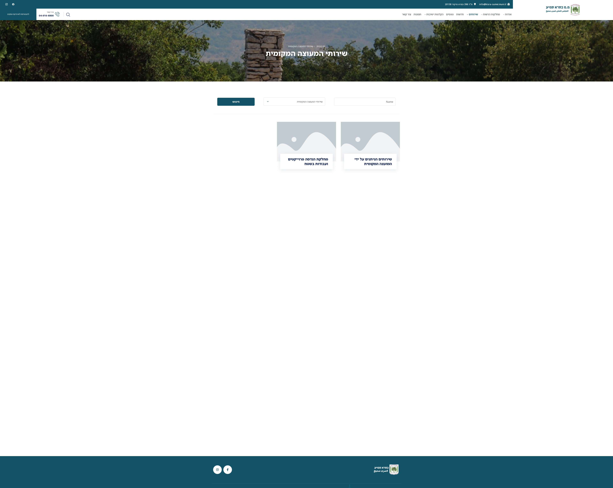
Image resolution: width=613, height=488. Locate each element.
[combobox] (294, 101)
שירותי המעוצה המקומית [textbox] (310, 101)
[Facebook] (13, 4)
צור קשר (406, 14)
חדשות (460, 14)
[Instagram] (217, 469)
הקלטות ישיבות (434, 14)
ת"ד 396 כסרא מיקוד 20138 (459, 4)
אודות (508, 14)
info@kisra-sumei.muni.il (492, 4)
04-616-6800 (46, 15)
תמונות (417, 14)
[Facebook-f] (227, 469)
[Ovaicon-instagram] (6, 4)
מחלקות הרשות (491, 14)
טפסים (450, 14)
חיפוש (235, 102)
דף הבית (321, 46)
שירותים (473, 14)
